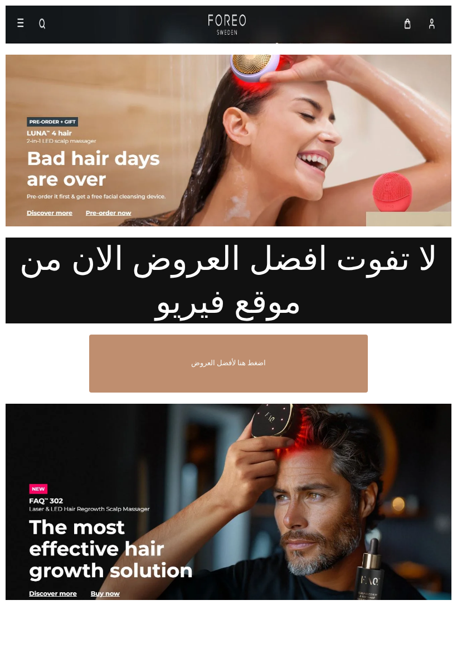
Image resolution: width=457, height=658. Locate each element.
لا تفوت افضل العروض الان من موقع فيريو (228, 280)
